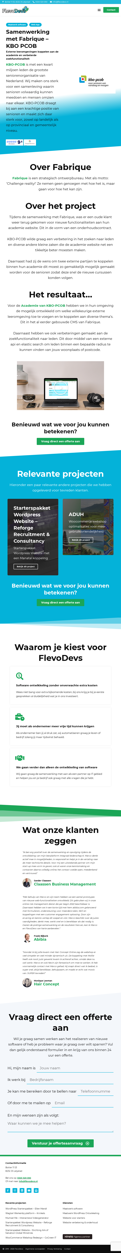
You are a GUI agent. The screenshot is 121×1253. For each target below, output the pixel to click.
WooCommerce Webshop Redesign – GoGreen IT (30, 1237)
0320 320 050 (24, 1178)
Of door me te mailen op (29, 1103)
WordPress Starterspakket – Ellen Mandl (26, 1208)
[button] (99, 10)
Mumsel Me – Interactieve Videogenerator (27, 1218)
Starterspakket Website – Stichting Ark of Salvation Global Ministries (26, 1231)
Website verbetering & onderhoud (80, 1222)
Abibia (40, 939)
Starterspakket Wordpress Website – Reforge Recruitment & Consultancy (28, 1224)
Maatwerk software (72, 1208)
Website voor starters (74, 1218)
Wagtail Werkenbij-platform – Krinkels (25, 1213)
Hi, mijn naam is (22, 1068)
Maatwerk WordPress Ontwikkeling (81, 1213)
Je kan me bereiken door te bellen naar (42, 1091)
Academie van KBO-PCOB (43, 306)
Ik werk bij (17, 1080)
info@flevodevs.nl (28, 1181)
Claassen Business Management (65, 884)
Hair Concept (46, 984)
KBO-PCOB (15, 65)
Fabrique (20, 178)
